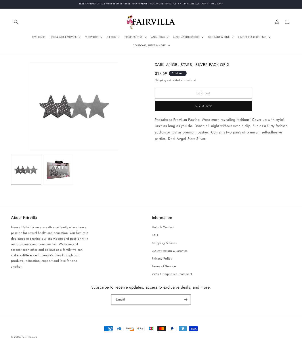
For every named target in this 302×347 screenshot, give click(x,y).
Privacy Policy (162, 258)
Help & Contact (163, 227)
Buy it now (203, 105)
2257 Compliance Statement (172, 274)
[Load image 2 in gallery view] (58, 170)
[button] (16, 22)
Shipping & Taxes (164, 243)
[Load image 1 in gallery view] (26, 170)
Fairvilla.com (29, 337)
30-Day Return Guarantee (170, 251)
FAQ (155, 235)
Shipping (160, 80)
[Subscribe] (186, 299)
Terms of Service (164, 266)
